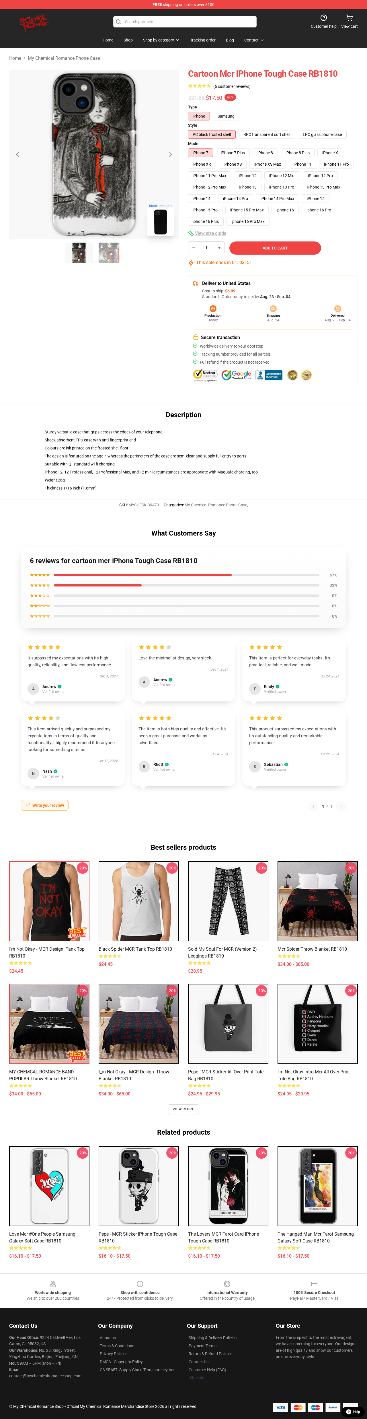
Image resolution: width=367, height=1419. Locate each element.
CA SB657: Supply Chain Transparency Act (137, 1370)
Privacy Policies (113, 1353)
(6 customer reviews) (232, 86)
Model (194, 143)
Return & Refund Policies (210, 1353)
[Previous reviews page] (313, 806)
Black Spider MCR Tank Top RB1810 (135, 949)
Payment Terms (202, 1345)
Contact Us (198, 1361)
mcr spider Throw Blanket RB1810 (312, 949)
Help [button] (356, 1412)
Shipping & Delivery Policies (213, 1337)
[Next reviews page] (341, 806)
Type (192, 107)
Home (15, 58)
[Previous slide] (18, 154)
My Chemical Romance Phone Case (64, 58)
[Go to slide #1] (79, 253)
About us (108, 1337)
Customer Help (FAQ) (207, 1370)
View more (184, 1109)
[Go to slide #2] (109, 253)
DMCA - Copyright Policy (121, 1361)
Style (192, 125)
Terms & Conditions (117, 1345)
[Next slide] (170, 154)
